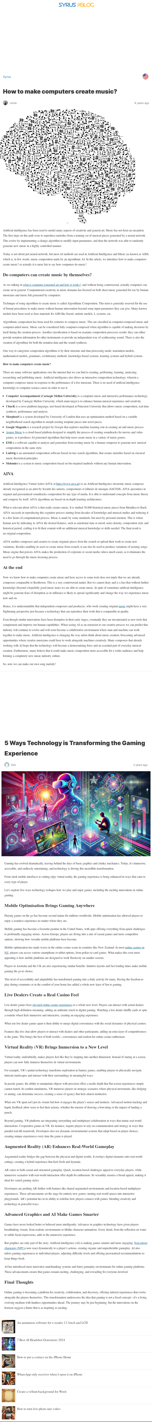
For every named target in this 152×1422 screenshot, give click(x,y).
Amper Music (14, 432)
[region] (76, 40)
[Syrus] (76, 8)
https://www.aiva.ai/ (68, 484)
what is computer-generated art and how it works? (52, 285)
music (122, 606)
